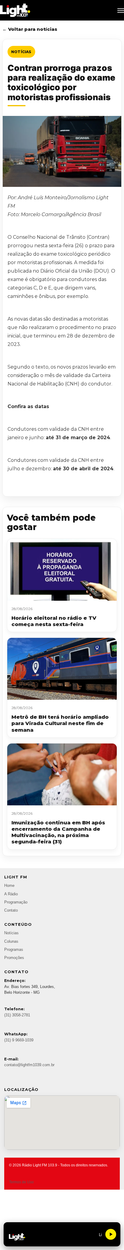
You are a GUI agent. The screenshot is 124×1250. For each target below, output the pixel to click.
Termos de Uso (21, 1182)
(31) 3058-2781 (17, 1015)
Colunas (11, 941)
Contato (11, 910)
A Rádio (11, 894)
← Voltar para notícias (29, 29)
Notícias (21, 52)
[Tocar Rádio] (110, 1234)
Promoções (14, 958)
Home (9, 886)
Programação (15, 902)
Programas (13, 950)
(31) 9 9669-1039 (18, 1040)
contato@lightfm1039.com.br (29, 1065)
